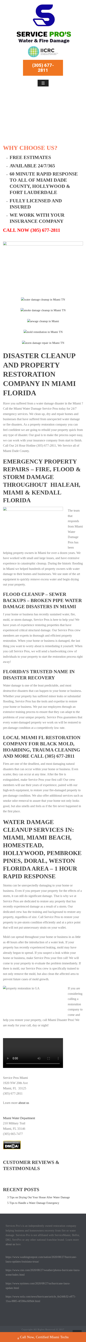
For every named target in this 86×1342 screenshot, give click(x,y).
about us (24, 1102)
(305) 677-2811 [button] (43, 68)
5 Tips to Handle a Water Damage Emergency (33, 1202)
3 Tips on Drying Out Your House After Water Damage (38, 1197)
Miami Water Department (19, 1118)
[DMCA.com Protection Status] (12, 1144)
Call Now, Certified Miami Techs (44, 1337)
